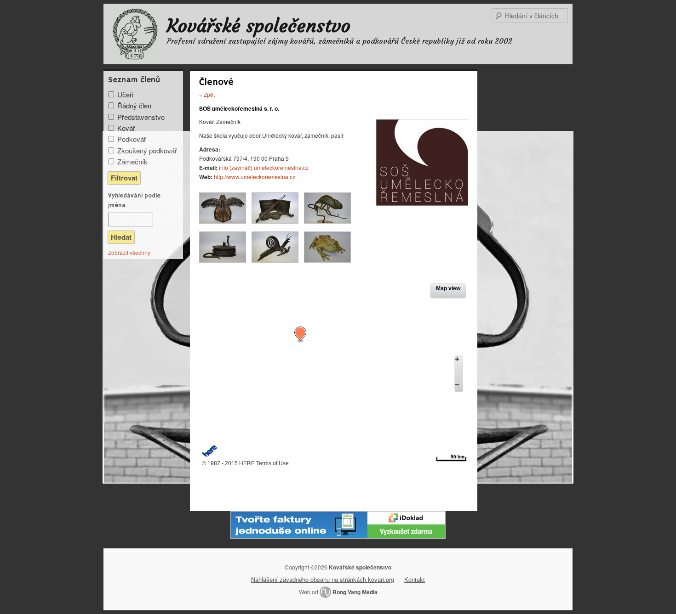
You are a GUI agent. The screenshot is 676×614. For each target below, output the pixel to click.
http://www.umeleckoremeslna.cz (254, 176)
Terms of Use (272, 463)
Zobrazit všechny (129, 252)
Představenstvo (141, 117)
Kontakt (414, 579)
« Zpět (207, 94)
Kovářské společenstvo (258, 25)
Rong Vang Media (355, 592)
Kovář (126, 128)
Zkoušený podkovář (147, 150)
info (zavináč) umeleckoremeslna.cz (264, 167)
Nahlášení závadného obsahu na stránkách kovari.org (322, 579)
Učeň (125, 94)
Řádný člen (134, 105)
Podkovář (131, 139)
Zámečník (132, 161)
